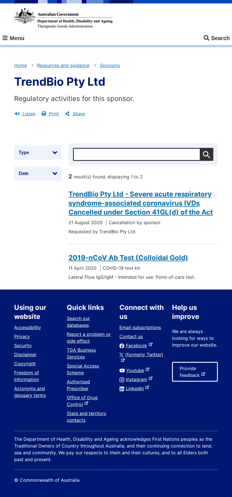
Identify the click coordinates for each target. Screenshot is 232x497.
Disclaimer (25, 354)
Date (24, 173)
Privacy (22, 336)
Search (220, 38)
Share (78, 113)
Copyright (25, 363)
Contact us (131, 336)
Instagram (137, 379)
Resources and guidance (63, 65)
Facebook (137, 345)
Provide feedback (191, 374)
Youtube (136, 370)
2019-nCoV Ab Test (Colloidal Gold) (128, 258)
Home (20, 65)
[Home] (63, 18)
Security (23, 345)
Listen (28, 113)
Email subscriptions (140, 327)
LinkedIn (136, 388)
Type (24, 152)
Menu (16, 38)
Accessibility (27, 327)
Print (53, 113)
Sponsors (110, 65)
